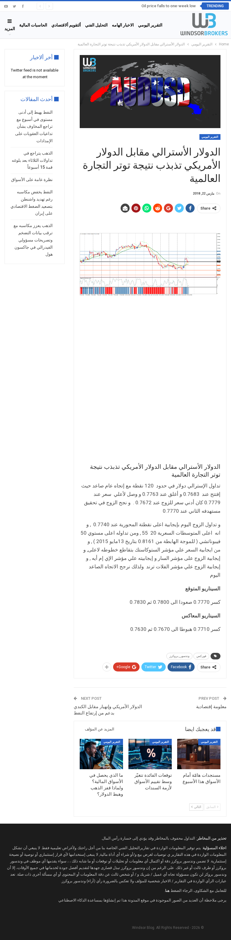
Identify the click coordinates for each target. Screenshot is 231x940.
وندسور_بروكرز (179, 656)
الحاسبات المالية (33, 25)
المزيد (10, 28)
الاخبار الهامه (123, 25)
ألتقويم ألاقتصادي (66, 25)
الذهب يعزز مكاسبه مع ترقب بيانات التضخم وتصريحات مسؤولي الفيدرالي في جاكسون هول (33, 240)
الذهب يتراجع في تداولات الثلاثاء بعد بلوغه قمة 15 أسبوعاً (32, 160)
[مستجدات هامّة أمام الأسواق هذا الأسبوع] (198, 754)
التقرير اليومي (150, 25)
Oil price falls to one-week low (168, 6)
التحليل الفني (96, 25)
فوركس (201, 656)
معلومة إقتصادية (211, 706)
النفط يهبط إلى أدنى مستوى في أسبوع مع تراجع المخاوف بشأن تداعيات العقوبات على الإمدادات (34, 126)
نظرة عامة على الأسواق (32, 179)
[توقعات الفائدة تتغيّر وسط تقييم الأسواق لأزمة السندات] (150, 754)
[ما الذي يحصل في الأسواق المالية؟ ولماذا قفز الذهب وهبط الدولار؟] (101, 754)
